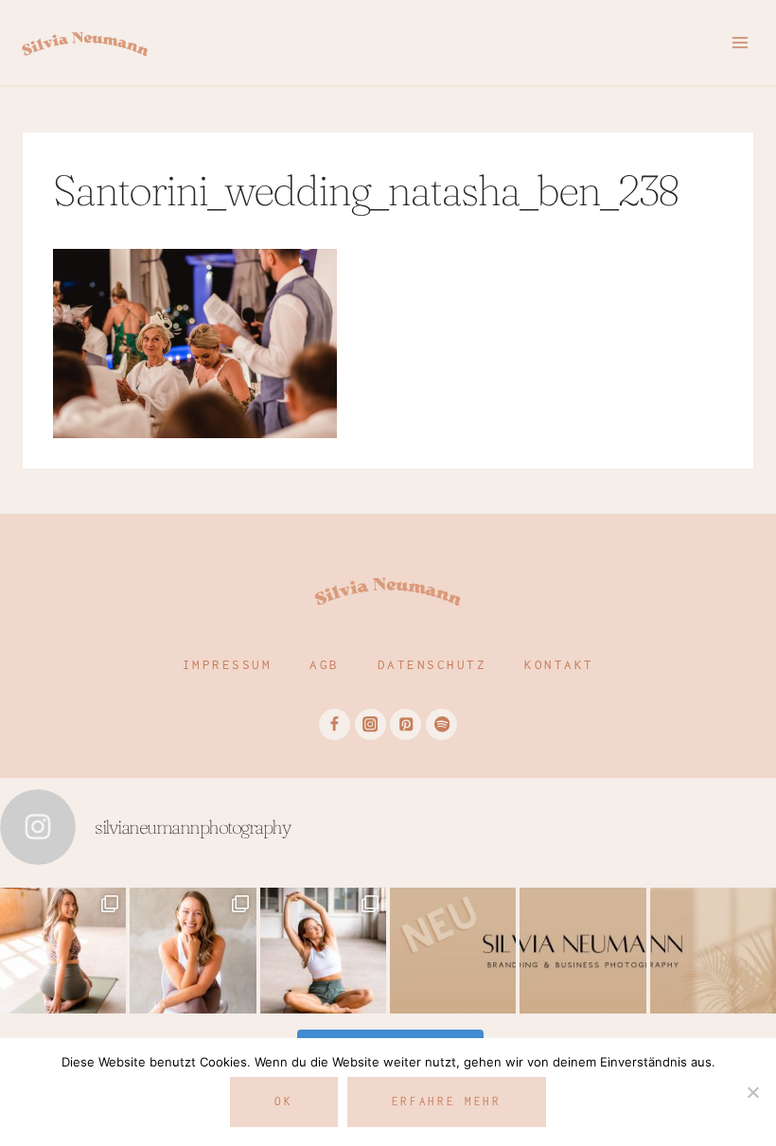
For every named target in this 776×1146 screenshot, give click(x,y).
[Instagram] (370, 724)
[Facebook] (334, 724)
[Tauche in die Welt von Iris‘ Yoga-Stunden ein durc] (63, 951)
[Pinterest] (405, 724)
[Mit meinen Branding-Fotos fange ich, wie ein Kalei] (193, 951)
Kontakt (559, 664)
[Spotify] (441, 724)
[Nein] (752, 1092)
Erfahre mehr (447, 1101)
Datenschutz (432, 664)
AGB (324, 664)
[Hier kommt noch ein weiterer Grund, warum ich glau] (453, 951)
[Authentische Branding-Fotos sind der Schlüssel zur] (323, 951)
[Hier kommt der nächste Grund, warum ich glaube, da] (582, 951)
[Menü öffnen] (739, 42)
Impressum (228, 664)
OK (283, 1101)
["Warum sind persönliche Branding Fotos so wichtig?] (713, 951)
